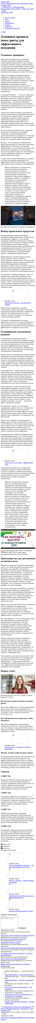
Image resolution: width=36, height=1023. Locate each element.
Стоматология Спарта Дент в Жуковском (16, 1007)
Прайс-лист (9, 26)
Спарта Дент (5, 1)
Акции (7, 21)
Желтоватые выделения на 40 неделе (13, 939)
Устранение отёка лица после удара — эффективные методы (22, 896)
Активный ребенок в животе (11, 942)
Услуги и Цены (10, 17)
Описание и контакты (12, 28)
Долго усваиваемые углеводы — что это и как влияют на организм (21, 866)
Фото (6, 19)
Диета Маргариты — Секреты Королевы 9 (19, 975)
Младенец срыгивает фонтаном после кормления (17, 948)
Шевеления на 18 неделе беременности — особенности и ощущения (19, 995)
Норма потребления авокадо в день (21, 911)
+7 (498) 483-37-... (12, 7)
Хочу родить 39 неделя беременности (13, 959)
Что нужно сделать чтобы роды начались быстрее (18, 935)
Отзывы (7, 25)
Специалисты (9, 23)
